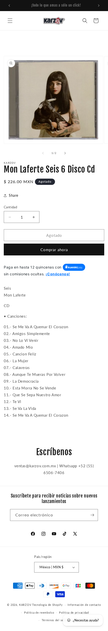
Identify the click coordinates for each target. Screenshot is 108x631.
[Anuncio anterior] (9, 5)
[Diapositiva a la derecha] (65, 153)
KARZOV (25, 604)
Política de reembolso (39, 612)
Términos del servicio (57, 620)
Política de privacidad (74, 612)
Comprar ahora (54, 249)
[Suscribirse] (92, 515)
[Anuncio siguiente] (98, 5)
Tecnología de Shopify (47, 604)
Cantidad (10, 207)
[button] (10, 20)
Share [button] (13, 195)
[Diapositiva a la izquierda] (42, 153)
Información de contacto (84, 604)
